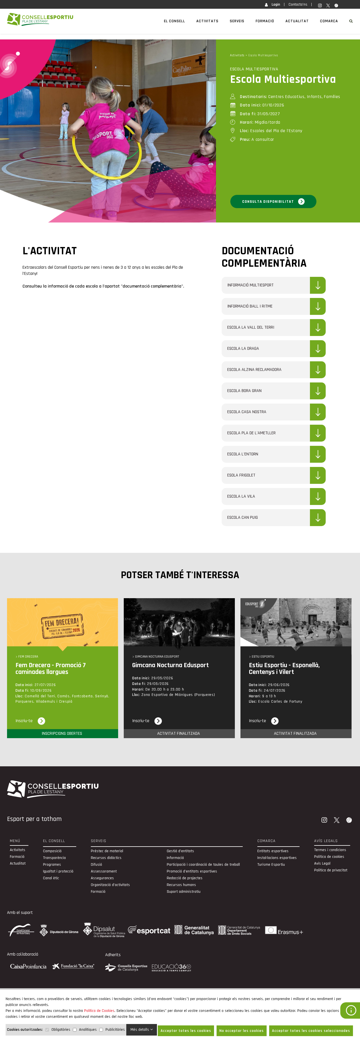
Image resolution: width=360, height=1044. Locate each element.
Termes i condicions (330, 849)
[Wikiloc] (349, 820)
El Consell (174, 21)
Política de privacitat (330, 870)
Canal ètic (51, 878)
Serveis (237, 21)
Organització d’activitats (110, 884)
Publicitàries (115, 1029)
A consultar (257, 140)
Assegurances (102, 878)
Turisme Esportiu (271, 864)
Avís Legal (322, 863)
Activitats (207, 21)
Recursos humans (181, 884)
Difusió (96, 864)
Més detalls (140, 1029)
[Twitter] (337, 820)
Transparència (54, 857)
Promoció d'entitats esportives (192, 871)
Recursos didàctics (106, 857)
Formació (265, 21)
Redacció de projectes (184, 878)
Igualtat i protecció (58, 871)
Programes (52, 864)
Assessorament (104, 871)
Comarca (329, 21)
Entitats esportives (273, 851)
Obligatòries (60, 1029)
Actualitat (297, 21)
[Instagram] (324, 820)
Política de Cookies (99, 1010)
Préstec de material (107, 851)
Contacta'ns (298, 4)
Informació (175, 857)
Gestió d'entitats (180, 851)
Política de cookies (329, 856)
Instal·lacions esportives (277, 857)
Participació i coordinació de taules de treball (203, 864)
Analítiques (88, 1029)
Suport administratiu (184, 891)
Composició (52, 851)
